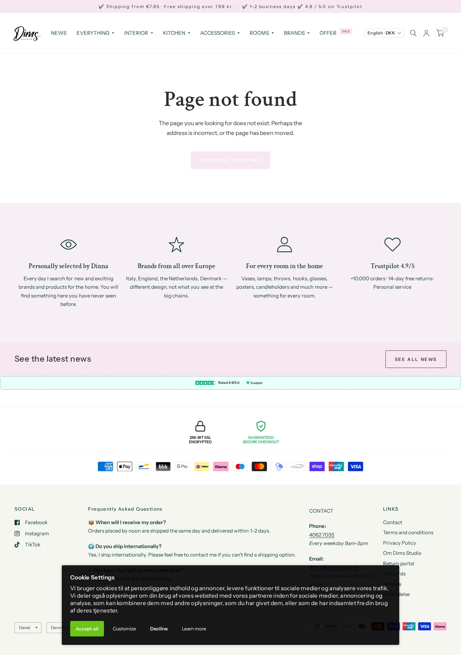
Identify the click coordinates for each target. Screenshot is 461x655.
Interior (136, 33)
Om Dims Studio (402, 553)
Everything (93, 33)
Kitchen (174, 33)
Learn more (194, 629)
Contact (392, 522)
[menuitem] (59, 33)
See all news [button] (416, 359)
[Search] (413, 33)
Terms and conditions (408, 532)
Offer (328, 33)
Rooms (259, 33)
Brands (294, 33)
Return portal (398, 563)
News (58, 33)
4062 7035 (321, 535)
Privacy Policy (399, 543)
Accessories (217, 33)
